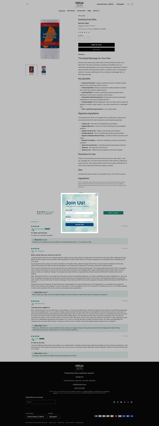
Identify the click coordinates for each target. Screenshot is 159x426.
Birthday (68, 217)
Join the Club (79, 224)
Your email (69, 210)
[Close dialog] (96, 194)
